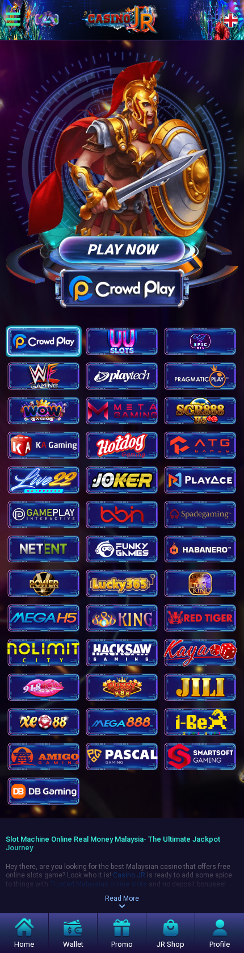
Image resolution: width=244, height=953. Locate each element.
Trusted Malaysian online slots (98, 884)
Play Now (122, 249)
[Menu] (13, 20)
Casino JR (129, 875)
